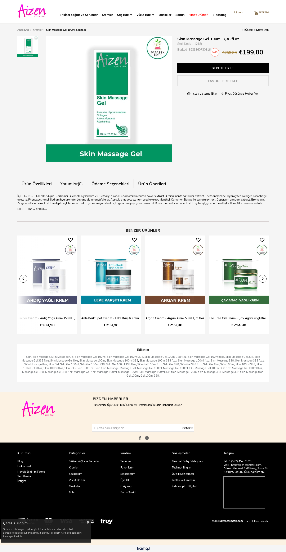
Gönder (187, 428)
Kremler (107, 15)
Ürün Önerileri (152, 183)
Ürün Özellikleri (37, 183)
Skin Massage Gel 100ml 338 (125, 357)
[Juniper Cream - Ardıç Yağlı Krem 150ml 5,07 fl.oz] (47, 274)
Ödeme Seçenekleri (110, 183)
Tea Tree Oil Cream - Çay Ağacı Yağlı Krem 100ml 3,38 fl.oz (239, 318)
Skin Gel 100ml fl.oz (149, 364)
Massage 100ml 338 (131, 372)
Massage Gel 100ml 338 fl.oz (213, 368)
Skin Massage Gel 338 (239, 357)
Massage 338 (212, 372)
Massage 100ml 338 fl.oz (160, 372)
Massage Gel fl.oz (85, 372)
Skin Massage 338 (222, 360)
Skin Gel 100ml (69, 364)
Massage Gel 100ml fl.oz (247, 368)
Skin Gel (54, 364)
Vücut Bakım (145, 15)
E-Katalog (220, 15)
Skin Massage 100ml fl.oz (194, 360)
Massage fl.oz (254, 372)
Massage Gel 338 (33, 372)
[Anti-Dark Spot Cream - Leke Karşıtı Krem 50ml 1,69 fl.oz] (111, 274)
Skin (28, 357)
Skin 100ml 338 (245, 364)
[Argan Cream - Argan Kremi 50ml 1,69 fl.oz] (175, 274)
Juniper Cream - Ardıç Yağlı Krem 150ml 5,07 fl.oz (47, 318)
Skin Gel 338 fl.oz (191, 364)
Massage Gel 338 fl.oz (59, 372)
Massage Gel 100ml (149, 368)
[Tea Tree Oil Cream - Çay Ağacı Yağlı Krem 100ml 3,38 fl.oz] (239, 274)
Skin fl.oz (100, 368)
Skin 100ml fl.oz (53, 368)
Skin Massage (41, 357)
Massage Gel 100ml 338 (178, 368)
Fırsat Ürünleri (198, 15)
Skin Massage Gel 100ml (90, 357)
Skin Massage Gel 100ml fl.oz (206, 357)
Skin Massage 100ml (92, 360)
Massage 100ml (107, 372)
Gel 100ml (132, 375)
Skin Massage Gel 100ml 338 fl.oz (165, 357)
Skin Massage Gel (62, 357)
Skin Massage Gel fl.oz (64, 360)
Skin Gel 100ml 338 (92, 364)
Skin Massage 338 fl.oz (249, 360)
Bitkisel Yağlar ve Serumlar (78, 15)
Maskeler (164, 15)
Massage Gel (128, 368)
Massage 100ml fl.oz (190, 372)
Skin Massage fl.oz (35, 364)
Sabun (179, 15)
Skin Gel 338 (171, 364)
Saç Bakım (124, 15)
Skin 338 (70, 368)
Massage (113, 368)
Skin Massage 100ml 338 (122, 360)
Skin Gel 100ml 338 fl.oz (121, 364)
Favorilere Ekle (70, 240)
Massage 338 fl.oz (233, 372)
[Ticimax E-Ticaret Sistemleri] (143, 549)
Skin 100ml (227, 364)
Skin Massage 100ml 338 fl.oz (158, 360)
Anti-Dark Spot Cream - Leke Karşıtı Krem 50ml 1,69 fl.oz (111, 318)
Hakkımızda (24, 466)
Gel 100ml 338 (149, 375)
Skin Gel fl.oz (211, 364)
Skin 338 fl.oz (85, 368)
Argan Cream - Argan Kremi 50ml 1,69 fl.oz (175, 318)
